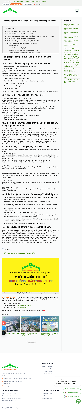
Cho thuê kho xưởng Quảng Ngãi (71, 29)
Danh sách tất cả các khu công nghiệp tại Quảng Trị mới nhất (71, 61)
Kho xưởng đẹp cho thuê (48, 369)
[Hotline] (4, 323)
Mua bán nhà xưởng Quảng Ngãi (10, 333)
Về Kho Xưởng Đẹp (7, 1)
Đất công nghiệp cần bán (48, 371)
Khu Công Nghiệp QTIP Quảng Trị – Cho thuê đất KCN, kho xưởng (71, 76)
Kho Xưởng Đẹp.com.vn (24, 305)
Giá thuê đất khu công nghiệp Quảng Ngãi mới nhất (71, 40)
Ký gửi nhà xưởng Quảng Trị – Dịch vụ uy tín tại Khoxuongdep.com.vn (71, 70)
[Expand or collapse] (57, 28)
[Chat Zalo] (4, 328)
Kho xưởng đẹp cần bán (48, 366)
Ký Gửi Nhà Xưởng (18, 1)
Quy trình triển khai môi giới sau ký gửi (11, 398)
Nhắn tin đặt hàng (17, 4)
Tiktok (4, 333)
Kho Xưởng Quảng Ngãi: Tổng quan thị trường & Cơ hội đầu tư (72, 57)
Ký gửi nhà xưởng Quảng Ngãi (71, 48)
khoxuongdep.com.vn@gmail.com (12, 386)
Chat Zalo (4, 328)
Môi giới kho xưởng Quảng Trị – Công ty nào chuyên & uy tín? (71, 65)
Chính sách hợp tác (47, 395)
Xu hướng (6, 4)
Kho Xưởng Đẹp (22, 307)
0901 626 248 (7, 383)
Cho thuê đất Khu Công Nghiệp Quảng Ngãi (71, 25)
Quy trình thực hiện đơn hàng (9, 393)
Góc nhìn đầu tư (28, 4)
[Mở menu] (77, 11)
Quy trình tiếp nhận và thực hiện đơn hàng (35, 1)
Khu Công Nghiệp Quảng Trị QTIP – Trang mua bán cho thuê (71, 81)
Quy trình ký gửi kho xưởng (8, 395)
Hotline (4, 323)
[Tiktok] (4, 333)
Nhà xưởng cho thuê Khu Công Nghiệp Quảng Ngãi (71, 36)
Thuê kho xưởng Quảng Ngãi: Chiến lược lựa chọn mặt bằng (71, 53)
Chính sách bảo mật (47, 393)
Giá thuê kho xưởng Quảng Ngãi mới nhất (70, 44)
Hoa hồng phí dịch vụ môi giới (9, 400)
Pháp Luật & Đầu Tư (47, 373)
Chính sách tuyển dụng (47, 398)
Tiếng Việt (38, 4)
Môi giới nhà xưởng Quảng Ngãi (72, 50)
